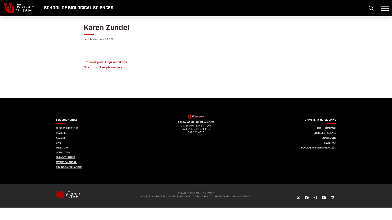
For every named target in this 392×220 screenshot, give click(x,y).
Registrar (330, 142)
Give (58, 142)
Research (61, 132)
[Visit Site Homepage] (196, 118)
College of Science (325, 132)
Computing (63, 152)
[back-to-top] (387, 212)
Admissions (329, 137)
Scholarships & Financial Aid (318, 147)
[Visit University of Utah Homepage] (19, 8)
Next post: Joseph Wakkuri (103, 67)
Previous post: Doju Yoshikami (105, 62)
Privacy (207, 196)
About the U (221, 196)
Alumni (60, 137)
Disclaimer (193, 196)
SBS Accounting (65, 157)
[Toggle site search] (371, 8)
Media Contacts (242, 196)
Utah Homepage (326, 128)
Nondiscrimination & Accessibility (162, 196)
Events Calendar (66, 162)
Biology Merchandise (69, 167)
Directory (62, 147)
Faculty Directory (67, 128)
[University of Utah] (74, 194)
